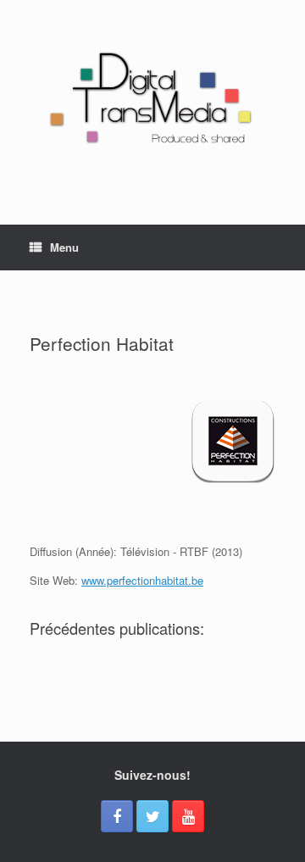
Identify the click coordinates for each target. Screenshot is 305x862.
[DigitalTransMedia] (152, 99)
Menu (64, 247)
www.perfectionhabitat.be (142, 580)
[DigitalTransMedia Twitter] (152, 816)
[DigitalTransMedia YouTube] (188, 816)
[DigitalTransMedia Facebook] (117, 816)
